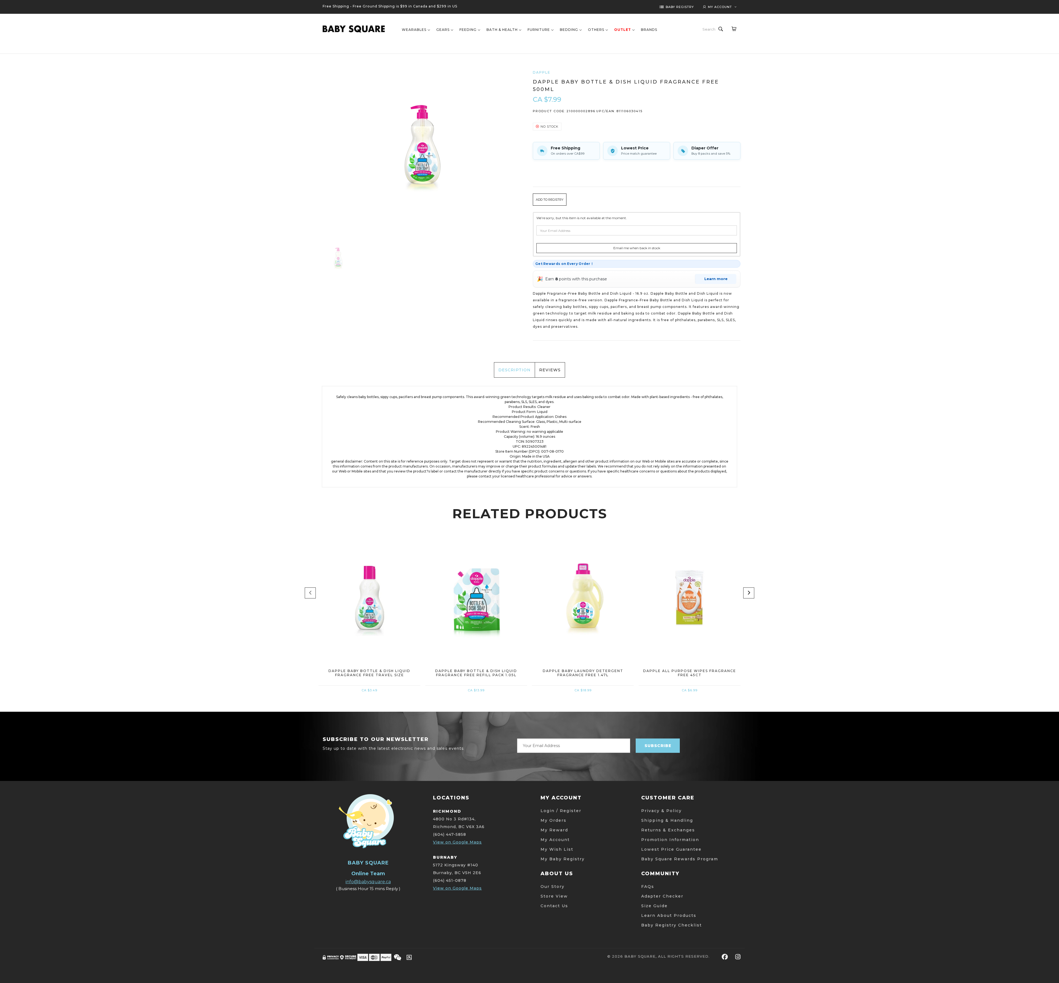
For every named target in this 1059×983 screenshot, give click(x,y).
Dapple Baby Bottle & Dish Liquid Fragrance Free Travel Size (369, 673)
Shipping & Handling (667, 820)
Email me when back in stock (636, 248)
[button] (549, 200)
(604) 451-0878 (449, 880)
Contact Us (554, 905)
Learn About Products (668, 915)
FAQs (647, 886)
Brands (649, 30)
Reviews (550, 369)
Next (748, 592)
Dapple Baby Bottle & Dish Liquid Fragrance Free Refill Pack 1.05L (476, 673)
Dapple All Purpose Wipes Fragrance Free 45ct (689, 673)
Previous (310, 592)
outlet (622, 30)
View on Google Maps (457, 842)
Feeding (468, 30)
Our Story (553, 886)
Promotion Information (670, 839)
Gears (443, 30)
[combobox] (709, 29)
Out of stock (369, 631)
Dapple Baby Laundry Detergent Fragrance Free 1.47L (583, 673)
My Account (555, 839)
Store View (554, 896)
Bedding (569, 30)
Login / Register (561, 810)
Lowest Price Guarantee (671, 849)
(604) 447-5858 (449, 834)
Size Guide (654, 905)
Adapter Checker (662, 896)
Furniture (539, 30)
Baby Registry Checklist (671, 925)
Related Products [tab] (529, 514)
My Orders (553, 820)
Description (514, 369)
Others (596, 30)
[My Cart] (734, 28)
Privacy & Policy (661, 810)
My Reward (554, 830)
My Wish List (557, 849)
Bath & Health (502, 30)
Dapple (541, 72)
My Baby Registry (563, 858)
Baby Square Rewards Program (679, 858)
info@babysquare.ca (368, 881)
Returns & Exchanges (668, 830)
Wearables (414, 30)
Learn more (716, 278)
